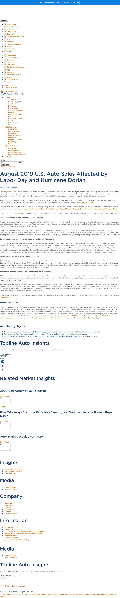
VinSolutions (13, 123)
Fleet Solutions (14, 135)
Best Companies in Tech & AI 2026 (64, 316)
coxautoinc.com (10, 318)
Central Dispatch (15, 102)
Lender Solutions (15, 140)
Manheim (11, 116)
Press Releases (14, 150)
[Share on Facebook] (2, 367)
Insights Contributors (17, 154)
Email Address (5, 354)
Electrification (14, 131)
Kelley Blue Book (15, 114)
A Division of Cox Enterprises (13, 586)
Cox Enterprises (10, 513)
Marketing (12, 142)
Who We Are (9, 146)
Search (20, 162)
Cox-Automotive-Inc (82, 318)
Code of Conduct (11, 538)
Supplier (7, 542)
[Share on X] (2, 371)
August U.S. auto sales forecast (16, 192)
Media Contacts (14, 152)
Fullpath (11, 112)
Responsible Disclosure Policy (16, 540)
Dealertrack (13, 108)
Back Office (13, 129)
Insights (7, 156)
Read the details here (85, 202)
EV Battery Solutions (16, 110)
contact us (5, 297)
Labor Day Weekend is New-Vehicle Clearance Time (96, 209)
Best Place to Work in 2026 (95, 316)
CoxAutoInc (55, 318)
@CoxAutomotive (37, 318)
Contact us (8, 505)
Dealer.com (12, 106)
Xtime (10, 125)
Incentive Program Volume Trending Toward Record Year (47, 209)
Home (3, 167)
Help (6, 86)
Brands (7, 98)
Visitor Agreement (12, 527)
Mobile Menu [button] (5, 164)
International (9, 509)
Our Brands (4, 20)
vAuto (10, 121)
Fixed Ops (12, 133)
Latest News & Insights (13, 469)
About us (12, 148)
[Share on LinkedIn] (3, 363)
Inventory (12, 138)
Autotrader (12, 100)
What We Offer (10, 127)
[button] (2, 160)
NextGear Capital (15, 119)
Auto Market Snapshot (13, 471)
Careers (7, 511)
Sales (10, 144)
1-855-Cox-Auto (10, 88)
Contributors (9, 473)
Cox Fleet (12, 104)
